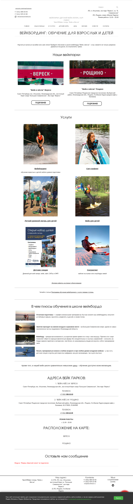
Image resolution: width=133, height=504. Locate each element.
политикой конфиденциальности (80, 499)
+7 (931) (66, 394)
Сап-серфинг (92, 169)
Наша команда (39, 26)
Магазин (84, 26)
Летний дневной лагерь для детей (41, 221)
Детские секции (40, 270)
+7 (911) (66, 413)
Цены (75, 26)
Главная (26, 26)
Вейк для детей (92, 221)
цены (75, 366)
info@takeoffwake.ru (24, 16)
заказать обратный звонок (23, 8)
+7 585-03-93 (21, 12)
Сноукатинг (92, 270)
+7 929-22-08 (21, 14)
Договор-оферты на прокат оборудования (66, 283)
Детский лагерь (64, 26)
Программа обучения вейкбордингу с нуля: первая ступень (72, 292)
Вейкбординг (40, 169)
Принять (118, 498)
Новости (95, 26)
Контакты (106, 26)
